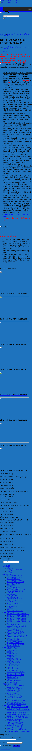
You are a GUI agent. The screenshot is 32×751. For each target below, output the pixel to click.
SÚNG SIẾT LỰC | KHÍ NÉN (15, 675)
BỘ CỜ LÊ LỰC (12, 649)
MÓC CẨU (10, 601)
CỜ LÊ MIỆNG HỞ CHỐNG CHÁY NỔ (19, 713)
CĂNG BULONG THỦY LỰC (15, 672)
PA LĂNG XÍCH (8, 574)
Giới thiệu (6, 566)
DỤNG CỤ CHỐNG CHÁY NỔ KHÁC (18, 731)
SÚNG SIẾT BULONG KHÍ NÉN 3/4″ (18, 618)
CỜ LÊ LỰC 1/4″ (12, 650)
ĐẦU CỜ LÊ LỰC (12, 679)
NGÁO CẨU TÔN (12, 595)
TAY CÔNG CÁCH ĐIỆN (14, 696)
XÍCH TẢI (10, 592)
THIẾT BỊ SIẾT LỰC (9, 647)
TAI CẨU (9, 605)
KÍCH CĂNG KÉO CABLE (15, 603)
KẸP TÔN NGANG (12, 597)
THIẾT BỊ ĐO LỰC (12, 678)
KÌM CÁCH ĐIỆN (12, 693)
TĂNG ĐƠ (10, 608)
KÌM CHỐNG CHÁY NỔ (14, 723)
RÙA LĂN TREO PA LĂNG (15, 591)
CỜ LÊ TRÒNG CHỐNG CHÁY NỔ (18, 714)
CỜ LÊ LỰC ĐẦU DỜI (14, 659)
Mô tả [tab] (5, 51)
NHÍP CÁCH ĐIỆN (12, 699)
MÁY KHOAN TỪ (12, 682)
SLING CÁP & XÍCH (13, 606)
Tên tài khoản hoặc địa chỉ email (10, 738)
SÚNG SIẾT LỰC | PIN (14, 676)
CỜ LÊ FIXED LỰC (13, 661)
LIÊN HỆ (9, 572)
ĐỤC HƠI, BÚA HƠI (13, 640)
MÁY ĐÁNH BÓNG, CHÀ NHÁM (17, 635)
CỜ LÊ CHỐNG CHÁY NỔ (15, 708)
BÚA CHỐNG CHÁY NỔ (14, 728)
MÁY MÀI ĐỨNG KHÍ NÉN (15, 629)
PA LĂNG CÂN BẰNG (13, 588)
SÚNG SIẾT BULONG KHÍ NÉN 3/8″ (18, 615)
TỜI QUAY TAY (11, 586)
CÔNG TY (10, 568)
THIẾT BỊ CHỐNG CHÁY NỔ (12, 705)
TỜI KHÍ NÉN (11, 585)
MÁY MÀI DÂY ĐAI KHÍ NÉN (15, 637)
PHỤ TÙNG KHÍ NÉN (13, 646)
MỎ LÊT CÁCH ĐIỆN (13, 690)
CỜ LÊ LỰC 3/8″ (12, 652)
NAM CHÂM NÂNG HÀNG (15, 598)
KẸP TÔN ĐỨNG (12, 594)
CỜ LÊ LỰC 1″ (11, 656)
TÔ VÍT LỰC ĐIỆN (12, 669)
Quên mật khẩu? (5, 749)
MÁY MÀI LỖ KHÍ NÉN (14, 633)
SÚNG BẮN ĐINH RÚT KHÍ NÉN (17, 626)
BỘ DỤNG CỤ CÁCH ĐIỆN (15, 685)
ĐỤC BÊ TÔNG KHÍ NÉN (14, 641)
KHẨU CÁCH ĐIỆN (13, 694)
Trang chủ (3, 34)
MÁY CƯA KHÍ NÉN (13, 627)
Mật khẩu (3, 742)
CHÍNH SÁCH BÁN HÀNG (15, 569)
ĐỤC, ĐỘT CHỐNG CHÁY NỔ (16, 730)
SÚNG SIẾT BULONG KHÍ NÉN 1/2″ (18, 617)
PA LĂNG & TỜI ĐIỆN (13, 583)
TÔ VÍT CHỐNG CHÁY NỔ (15, 722)
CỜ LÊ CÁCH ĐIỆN (13, 687)
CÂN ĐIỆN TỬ (11, 600)
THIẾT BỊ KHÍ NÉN (9, 612)
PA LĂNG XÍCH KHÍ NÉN (14, 580)
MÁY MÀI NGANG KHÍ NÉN (15, 632)
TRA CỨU (10, 571)
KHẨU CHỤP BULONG (14, 681)
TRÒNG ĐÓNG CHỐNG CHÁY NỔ (17, 717)
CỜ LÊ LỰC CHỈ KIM (13, 664)
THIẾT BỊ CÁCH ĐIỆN (14, 34)
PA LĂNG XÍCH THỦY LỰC (15, 582)
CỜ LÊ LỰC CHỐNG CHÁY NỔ (17, 719)
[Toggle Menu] (29, 9)
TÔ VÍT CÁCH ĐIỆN (13, 691)
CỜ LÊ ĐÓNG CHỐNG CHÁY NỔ (17, 716)
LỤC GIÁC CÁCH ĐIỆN (14, 697)
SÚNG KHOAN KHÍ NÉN (14, 638)
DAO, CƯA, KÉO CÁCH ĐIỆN (16, 701)
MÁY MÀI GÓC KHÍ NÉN (14, 630)
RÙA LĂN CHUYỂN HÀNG (15, 611)
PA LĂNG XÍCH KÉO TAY (14, 577)
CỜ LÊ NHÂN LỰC (13, 665)
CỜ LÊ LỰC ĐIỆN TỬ (13, 662)
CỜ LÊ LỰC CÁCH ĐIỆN (15, 47)
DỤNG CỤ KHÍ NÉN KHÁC (15, 643)
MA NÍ (8, 609)
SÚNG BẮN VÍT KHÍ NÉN (15, 624)
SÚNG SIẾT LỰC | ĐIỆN (14, 673)
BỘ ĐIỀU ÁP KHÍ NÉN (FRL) (15, 644)
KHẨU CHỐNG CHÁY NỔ (15, 725)
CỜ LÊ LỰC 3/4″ (12, 655)
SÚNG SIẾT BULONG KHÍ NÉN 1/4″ (18, 614)
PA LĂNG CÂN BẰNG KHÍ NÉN (16, 589)
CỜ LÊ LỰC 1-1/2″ (12, 658)
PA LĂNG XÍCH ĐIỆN (13, 579)
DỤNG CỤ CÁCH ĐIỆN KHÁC (16, 704)
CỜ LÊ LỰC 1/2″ (12, 653)
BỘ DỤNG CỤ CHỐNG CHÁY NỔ (17, 707)
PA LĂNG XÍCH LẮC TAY (14, 576)
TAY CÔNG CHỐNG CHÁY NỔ (16, 726)
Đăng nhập (16, 746)
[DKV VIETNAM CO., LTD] (8, 1)
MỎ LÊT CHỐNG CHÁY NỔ (15, 720)
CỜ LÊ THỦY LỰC (13, 670)
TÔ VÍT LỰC (11, 667)
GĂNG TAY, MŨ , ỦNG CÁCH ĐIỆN (18, 702)
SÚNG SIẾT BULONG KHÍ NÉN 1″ (17, 620)
